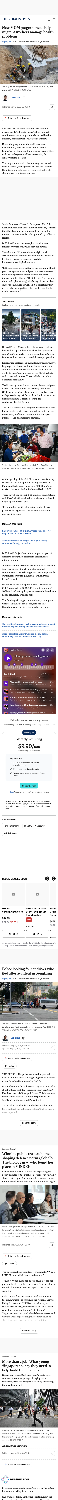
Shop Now (13, 934)
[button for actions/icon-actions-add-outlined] (24, 98)
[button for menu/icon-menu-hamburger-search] (54, 19)
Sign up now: (7, 41)
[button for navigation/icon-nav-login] (49, 19)
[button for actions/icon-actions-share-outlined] (52, 107)
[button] (49, 19)
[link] (16, 19)
